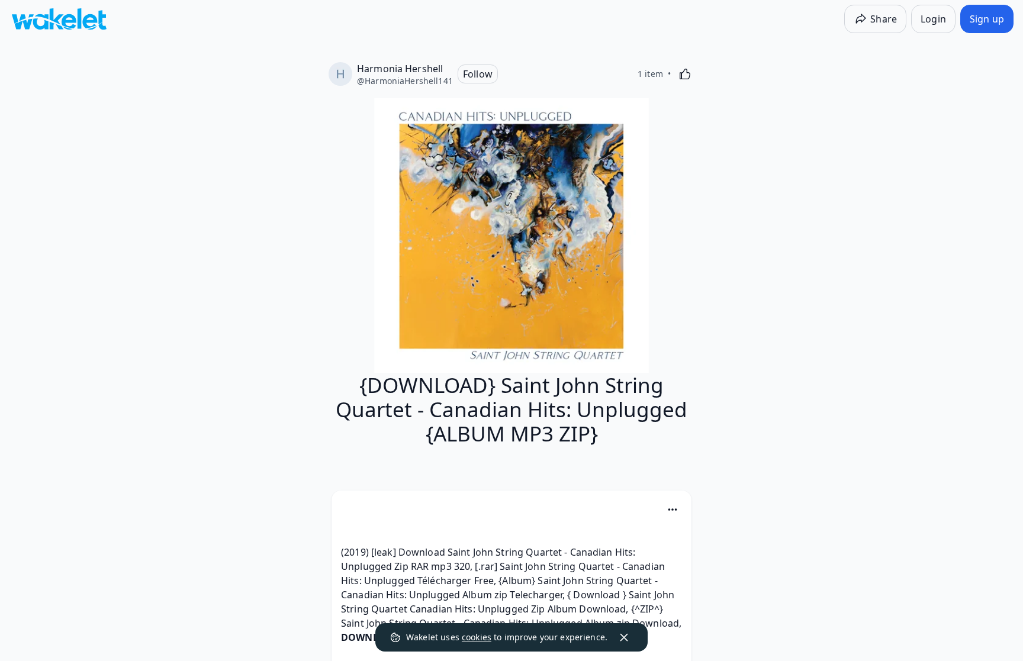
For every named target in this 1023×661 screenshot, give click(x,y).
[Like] (684, 74)
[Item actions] (672, 509)
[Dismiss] (624, 637)
